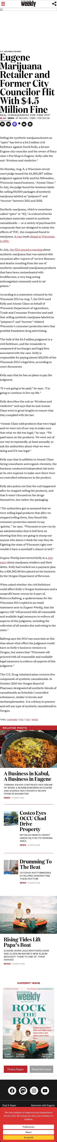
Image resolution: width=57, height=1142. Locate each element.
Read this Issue (41, 1069)
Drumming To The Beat (36, 864)
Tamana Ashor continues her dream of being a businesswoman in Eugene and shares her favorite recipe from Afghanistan (28, 789)
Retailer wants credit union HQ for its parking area (36, 837)
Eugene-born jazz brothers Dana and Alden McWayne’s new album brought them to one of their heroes (26, 955)
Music (7, 963)
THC (27, 719)
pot (21, 719)
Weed (35, 719)
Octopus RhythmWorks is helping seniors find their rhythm (35, 875)
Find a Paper (15, 1069)
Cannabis (12, 719)
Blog (3, 117)
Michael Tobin (27, 117)
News (11, 117)
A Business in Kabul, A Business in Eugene (27, 775)
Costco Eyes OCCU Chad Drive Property (33, 821)
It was (18, 236)
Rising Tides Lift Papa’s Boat (22, 941)
